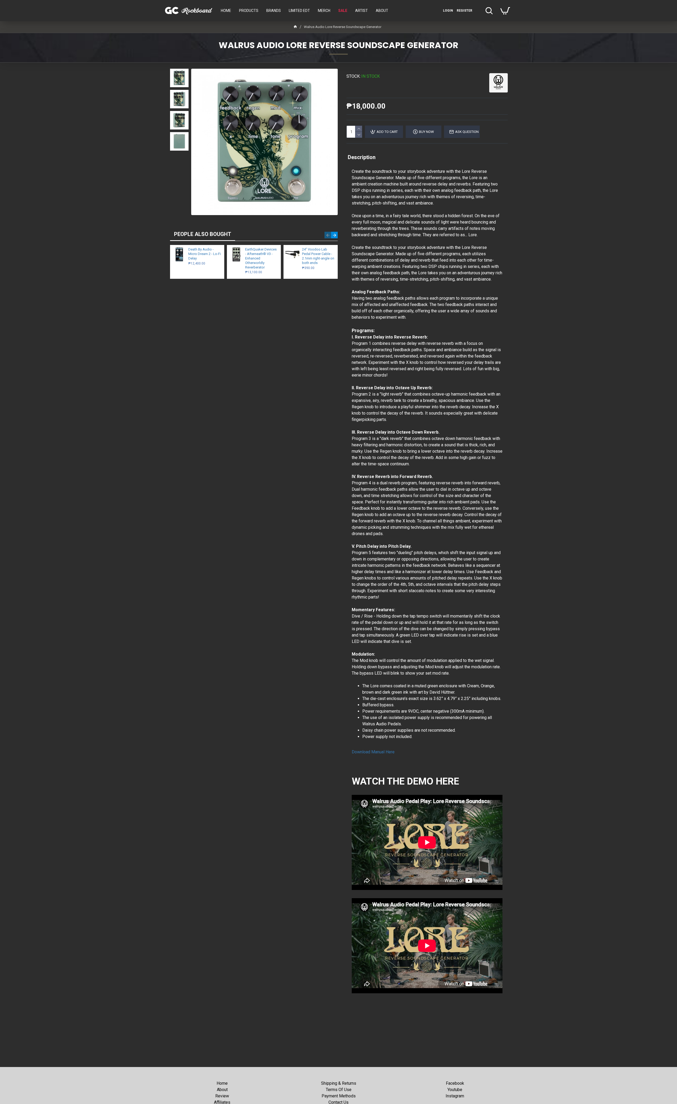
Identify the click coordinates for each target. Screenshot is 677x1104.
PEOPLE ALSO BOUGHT (202, 234)
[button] (327, 235)
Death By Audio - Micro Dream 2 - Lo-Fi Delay (204, 253)
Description (362, 157)
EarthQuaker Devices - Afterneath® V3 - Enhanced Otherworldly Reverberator (261, 258)
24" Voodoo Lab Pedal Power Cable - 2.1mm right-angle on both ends (318, 256)
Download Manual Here (373, 751)
